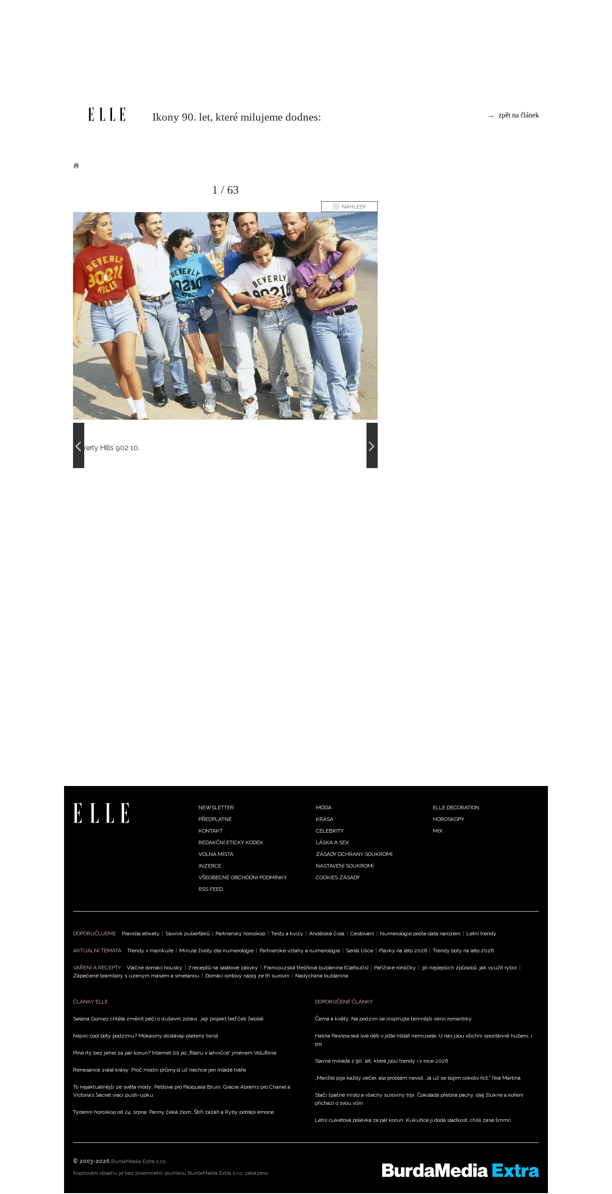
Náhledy (354, 207)
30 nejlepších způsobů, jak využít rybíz (469, 967)
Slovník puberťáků (187, 933)
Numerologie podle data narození (420, 933)
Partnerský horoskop (240, 933)
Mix (438, 831)
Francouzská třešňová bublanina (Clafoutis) (316, 967)
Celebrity (330, 831)
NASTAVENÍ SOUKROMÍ (345, 866)
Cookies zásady (338, 877)
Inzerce (209, 866)
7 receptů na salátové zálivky (223, 967)
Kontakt (210, 831)
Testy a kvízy (287, 933)
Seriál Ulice (359, 950)
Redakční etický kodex (230, 842)
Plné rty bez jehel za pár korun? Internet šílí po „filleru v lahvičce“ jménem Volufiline (174, 1053)
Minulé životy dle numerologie (216, 950)
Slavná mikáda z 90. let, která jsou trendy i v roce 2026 (381, 1061)
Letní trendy (481, 933)
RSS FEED (210, 889)
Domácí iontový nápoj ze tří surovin (247, 976)
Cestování (362, 933)
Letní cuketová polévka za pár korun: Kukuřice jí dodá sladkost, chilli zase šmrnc (413, 1120)
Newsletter (216, 807)
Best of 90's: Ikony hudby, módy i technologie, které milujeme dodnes (209, 165)
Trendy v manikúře (150, 950)
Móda (324, 807)
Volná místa (215, 854)
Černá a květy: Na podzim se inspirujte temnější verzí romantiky (393, 1019)
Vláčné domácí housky (154, 967)
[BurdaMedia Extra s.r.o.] (460, 1170)
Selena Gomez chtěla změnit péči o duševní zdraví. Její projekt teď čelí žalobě (168, 1019)
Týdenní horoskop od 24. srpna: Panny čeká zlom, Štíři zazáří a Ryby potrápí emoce (173, 1112)
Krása (324, 819)
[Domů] (106, 114)
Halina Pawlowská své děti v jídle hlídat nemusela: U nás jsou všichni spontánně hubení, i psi (423, 1040)
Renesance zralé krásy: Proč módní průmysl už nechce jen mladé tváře (159, 1070)
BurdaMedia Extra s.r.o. (139, 1161)
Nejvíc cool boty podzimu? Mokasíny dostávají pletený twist (145, 1036)
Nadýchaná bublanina (321, 976)
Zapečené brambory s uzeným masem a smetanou (136, 976)
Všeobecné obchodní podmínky (242, 877)
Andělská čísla (327, 933)
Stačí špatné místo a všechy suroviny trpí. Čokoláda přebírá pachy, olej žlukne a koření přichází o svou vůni (419, 1099)
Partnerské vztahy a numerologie (299, 950)
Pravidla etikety (140, 933)
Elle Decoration (456, 807)
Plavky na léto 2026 (403, 950)
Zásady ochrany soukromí (354, 854)
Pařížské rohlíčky (395, 967)
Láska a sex (332, 842)
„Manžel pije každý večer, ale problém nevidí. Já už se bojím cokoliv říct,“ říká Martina (418, 1078)
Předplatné (215, 819)
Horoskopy (448, 819)
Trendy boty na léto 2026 (463, 950)
